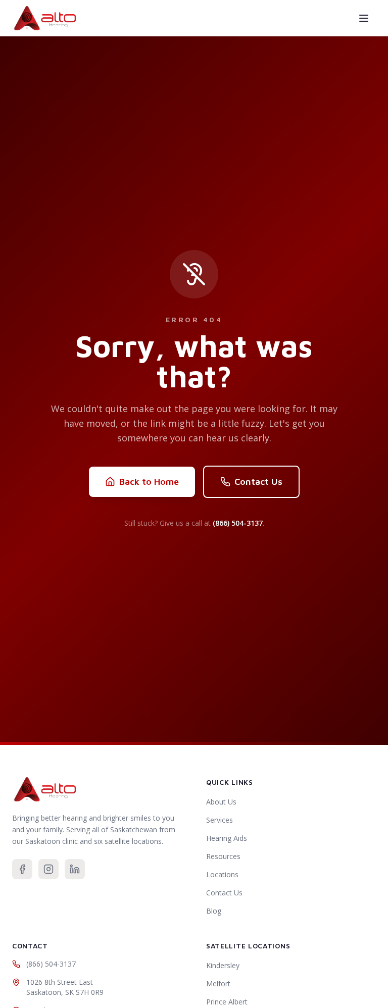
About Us (221, 802)
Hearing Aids (226, 838)
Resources (223, 856)
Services (219, 820)
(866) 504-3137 (238, 523)
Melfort (218, 983)
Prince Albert (227, 1001)
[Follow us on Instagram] (48, 869)
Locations (222, 874)
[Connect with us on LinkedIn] (75, 869)
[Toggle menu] (364, 18)
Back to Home (149, 481)
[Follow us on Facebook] (22, 869)
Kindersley (222, 965)
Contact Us (258, 481)
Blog (213, 911)
